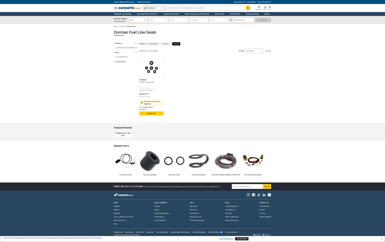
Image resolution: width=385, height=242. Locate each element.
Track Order (193, 210)
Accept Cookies (242, 238)
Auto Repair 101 (230, 210)
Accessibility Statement (199, 232)
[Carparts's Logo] (130, 8)
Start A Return (194, 213)
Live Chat (262, 213)
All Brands (117, 213)
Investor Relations (160, 220)
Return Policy (139, 232)
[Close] (382, 239)
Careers (156, 210)
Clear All (176, 44)
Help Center (193, 206)
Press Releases (159, 217)
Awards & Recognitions (161, 213)
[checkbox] (115, 48)
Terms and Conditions (162, 232)
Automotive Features (232, 220)
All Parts (116, 210)
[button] (154, 43)
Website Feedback (265, 217)
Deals (115, 224)
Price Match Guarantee (197, 220)
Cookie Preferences (213, 232)
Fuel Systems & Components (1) (127, 48)
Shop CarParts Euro (120, 220)
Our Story (157, 206)
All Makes (117, 206)
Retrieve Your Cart (196, 217)
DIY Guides (228, 213)
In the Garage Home (231, 206)
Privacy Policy (150, 232)
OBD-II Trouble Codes (232, 217)
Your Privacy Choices (232, 232)
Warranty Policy (129, 232)
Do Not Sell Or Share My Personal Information (126, 235)
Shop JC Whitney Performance (123, 217)
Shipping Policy (118, 232)
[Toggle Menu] (116, 8)
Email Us (262, 210)
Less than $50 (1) (122, 57)
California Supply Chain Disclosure (180, 232)
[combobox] (137, 20)
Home (116, 26)
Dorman (122, 26)
